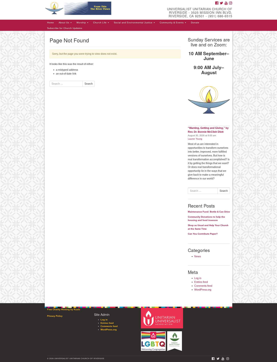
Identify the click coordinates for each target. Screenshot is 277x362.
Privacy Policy (55, 316)
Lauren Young (195, 139)
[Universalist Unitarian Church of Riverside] (99, 9)
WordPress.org (202, 289)
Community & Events (172, 22)
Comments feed (203, 285)
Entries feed (201, 282)
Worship (81, 22)
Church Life (100, 22)
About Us (64, 22)
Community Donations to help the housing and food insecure (206, 219)
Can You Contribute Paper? (203, 233)
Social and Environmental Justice (133, 22)
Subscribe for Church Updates (64, 28)
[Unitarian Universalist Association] (162, 318)
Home (50, 22)
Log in (197, 278)
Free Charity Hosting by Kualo (63, 309)
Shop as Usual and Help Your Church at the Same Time (208, 227)
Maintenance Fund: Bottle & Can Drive (209, 211)
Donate (195, 22)
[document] (138, 167)
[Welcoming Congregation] (154, 339)
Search (88, 83)
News (197, 256)
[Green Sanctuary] (175, 339)
